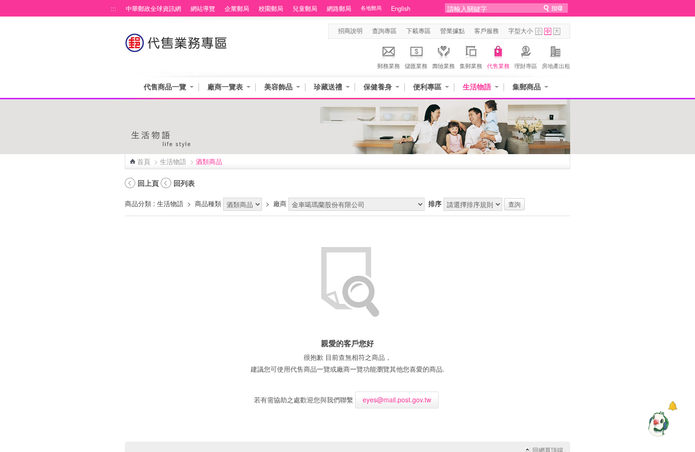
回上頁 (148, 183)
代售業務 (498, 65)
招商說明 (350, 30)
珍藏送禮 (328, 87)
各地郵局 (371, 7)
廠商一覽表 (225, 87)
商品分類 (138, 203)
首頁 (143, 161)
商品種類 (208, 203)
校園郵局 (271, 8)
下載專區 (418, 30)
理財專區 (525, 65)
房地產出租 (556, 65)
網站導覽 (203, 8)
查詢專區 (384, 30)
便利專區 (427, 87)
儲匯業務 (416, 65)
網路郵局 (339, 8)
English (400, 8)
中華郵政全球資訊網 (153, 8)
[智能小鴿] (657, 423)
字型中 (547, 31)
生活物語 (477, 87)
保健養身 (378, 87)
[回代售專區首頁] (176, 47)
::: (113, 8)
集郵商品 (527, 87)
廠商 (280, 203)
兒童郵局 (305, 8)
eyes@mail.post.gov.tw (397, 399)
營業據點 (452, 30)
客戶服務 (486, 30)
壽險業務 (443, 65)
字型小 (538, 31)
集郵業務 (471, 65)
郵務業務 (388, 65)
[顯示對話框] (672, 406)
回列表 (184, 183)
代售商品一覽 (165, 87)
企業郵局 (237, 8)
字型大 (556, 31)
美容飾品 (278, 87)
